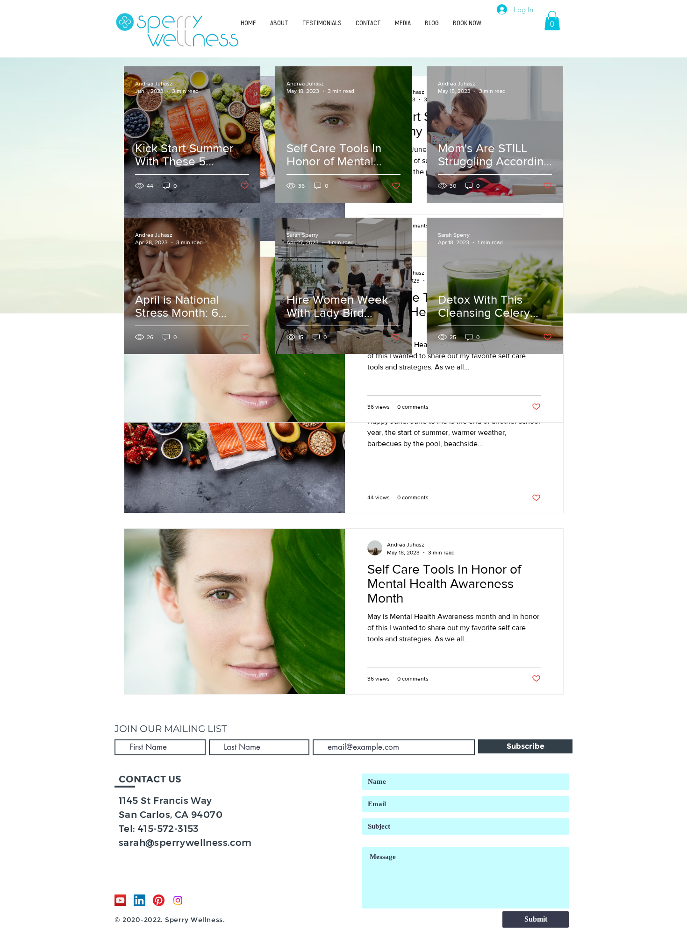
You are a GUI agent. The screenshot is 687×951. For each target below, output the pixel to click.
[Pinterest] (159, 900)
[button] (552, 20)
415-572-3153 (168, 828)
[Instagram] (178, 900)
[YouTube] (120, 900)
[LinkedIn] (139, 900)
